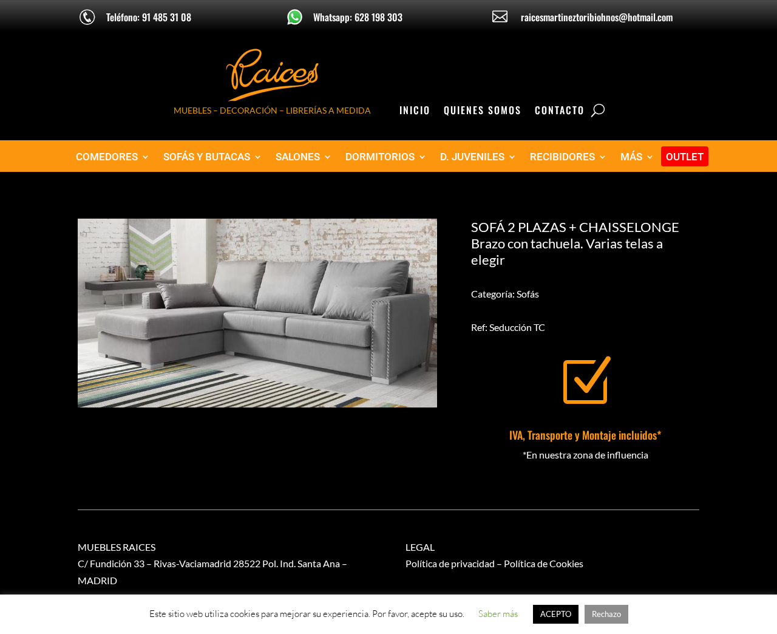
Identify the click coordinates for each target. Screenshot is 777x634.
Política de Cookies (543, 563)
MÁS (631, 157)
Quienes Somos (482, 111)
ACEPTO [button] (555, 614)
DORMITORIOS (380, 157)
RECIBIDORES (562, 157)
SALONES (298, 157)
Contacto (560, 111)
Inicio (414, 111)
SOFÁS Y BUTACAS (206, 157)
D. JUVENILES (472, 157)
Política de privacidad (450, 563)
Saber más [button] (498, 613)
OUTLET (685, 157)
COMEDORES (107, 157)
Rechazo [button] (606, 614)
